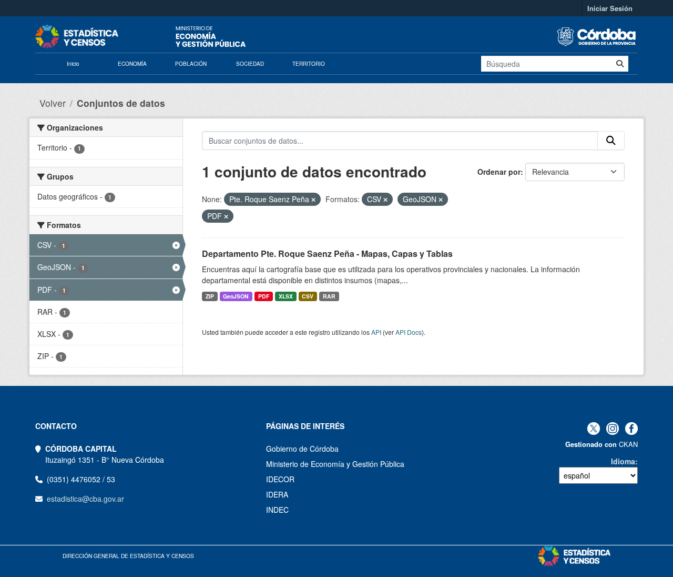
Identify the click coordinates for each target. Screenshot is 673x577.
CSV (307, 296)
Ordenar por (499, 171)
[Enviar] (619, 64)
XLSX (286, 296)
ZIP (210, 296)
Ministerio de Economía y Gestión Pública (335, 464)
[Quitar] (313, 199)
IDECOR (280, 479)
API (376, 331)
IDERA (277, 494)
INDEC (277, 509)
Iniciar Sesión (610, 8)
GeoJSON (236, 296)
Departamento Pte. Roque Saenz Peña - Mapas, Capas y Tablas (327, 253)
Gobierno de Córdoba (302, 448)
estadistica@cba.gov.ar (85, 498)
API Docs (408, 331)
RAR (329, 296)
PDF (263, 296)
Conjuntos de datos (121, 103)
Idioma (623, 461)
